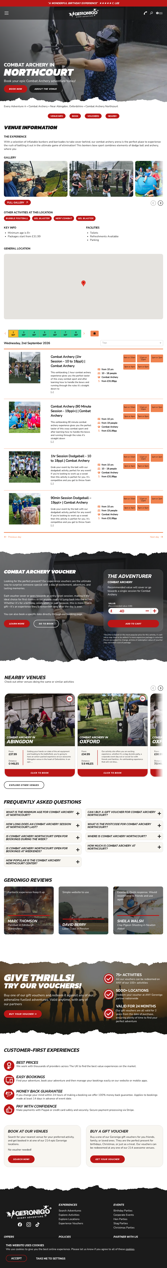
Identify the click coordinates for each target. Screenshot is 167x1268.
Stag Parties (121, 1223)
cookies (130, 1249)
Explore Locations (69, 1219)
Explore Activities (69, 1215)
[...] (52, 392)
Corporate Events (124, 1215)
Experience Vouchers (71, 1223)
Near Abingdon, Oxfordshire (66, 106)
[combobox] (130, 343)
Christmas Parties (124, 1227)
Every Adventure (15, 106)
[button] (160, 203)
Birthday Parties (123, 1210)
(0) (161, 13)
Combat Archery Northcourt (101, 106)
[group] (40, 735)
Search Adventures (70, 1210)
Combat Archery (38, 106)
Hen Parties (120, 1219)
